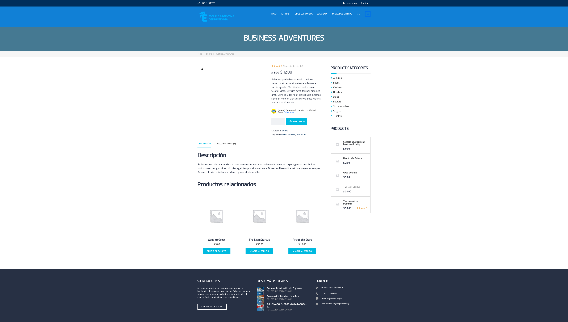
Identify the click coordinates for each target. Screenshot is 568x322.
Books (209, 54)
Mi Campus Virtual (342, 13)
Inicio (273, 13)
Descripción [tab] (204, 143)
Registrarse (366, 3)
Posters (337, 101)
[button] (202, 69)
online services (288, 134)
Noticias (285, 13)
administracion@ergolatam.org (335, 303)
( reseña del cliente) (293, 66)
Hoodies (337, 92)
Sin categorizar (341, 106)
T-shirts (337, 115)
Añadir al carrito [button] (216, 251)
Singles (337, 111)
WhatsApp (322, 13)
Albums (337, 78)
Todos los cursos (303, 13)
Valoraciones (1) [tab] (226, 143)
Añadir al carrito (296, 121)
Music (336, 96)
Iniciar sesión (351, 3)
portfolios (301, 134)
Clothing (337, 87)
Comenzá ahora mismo (212, 306)
